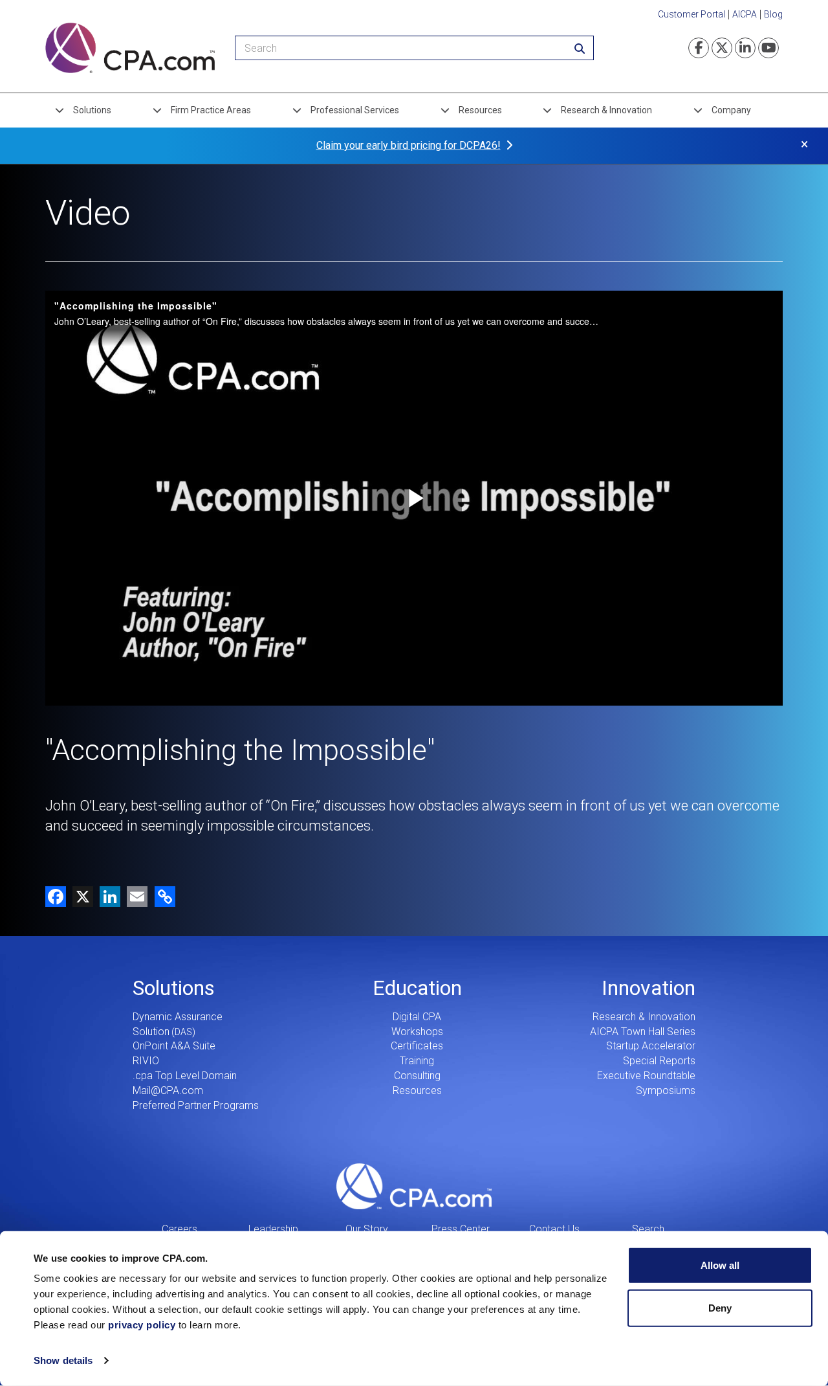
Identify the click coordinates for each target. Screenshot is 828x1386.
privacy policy (141, 1324)
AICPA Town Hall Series (642, 1031)
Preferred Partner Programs (196, 1105)
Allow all (720, 1265)
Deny (720, 1307)
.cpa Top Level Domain (185, 1075)
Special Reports (659, 1061)
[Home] (130, 48)
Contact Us (554, 1229)
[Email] (133, 895)
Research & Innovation (606, 110)
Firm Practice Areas (211, 110)
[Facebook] (55, 895)
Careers (179, 1229)
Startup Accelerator (650, 1046)
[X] (79, 895)
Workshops (417, 1031)
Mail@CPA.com (168, 1090)
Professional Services (354, 110)
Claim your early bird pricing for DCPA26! (408, 145)
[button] (162, 895)
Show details (63, 1360)
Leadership (273, 1229)
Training (417, 1061)
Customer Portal (691, 14)
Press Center (460, 1229)
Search (648, 1229)
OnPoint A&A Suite (174, 1046)
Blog (773, 14)
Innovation (648, 988)
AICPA (744, 14)
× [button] (804, 144)
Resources (480, 110)
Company (731, 110)
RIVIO (146, 1061)
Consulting (417, 1075)
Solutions (92, 110)
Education (417, 988)
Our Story (366, 1229)
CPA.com (414, 1186)
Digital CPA (417, 1017)
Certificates (417, 1046)
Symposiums (665, 1090)
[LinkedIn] (106, 895)
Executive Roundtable (646, 1075)
